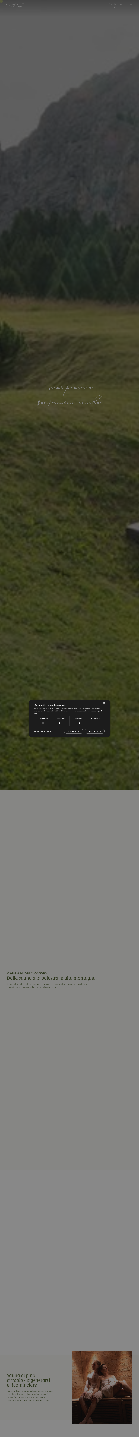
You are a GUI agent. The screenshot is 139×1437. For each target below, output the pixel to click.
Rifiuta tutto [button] (73, 731)
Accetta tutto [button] (95, 731)
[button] (42, 731)
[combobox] (104, 703)
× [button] (107, 702)
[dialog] (69, 718)
